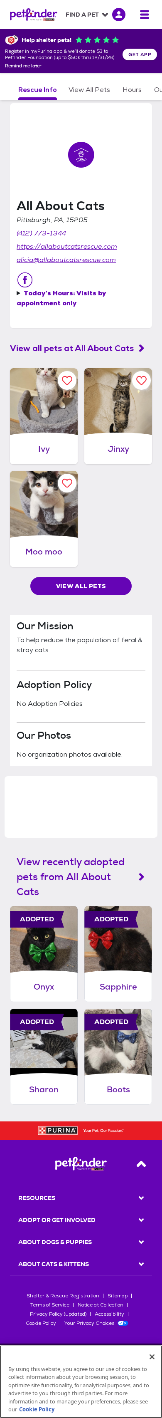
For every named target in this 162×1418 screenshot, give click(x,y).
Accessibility (109, 1314)
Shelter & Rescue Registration (63, 1295)
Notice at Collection (100, 1305)
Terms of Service (49, 1305)
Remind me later (23, 66)
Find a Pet (82, 14)
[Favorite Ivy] (67, 380)
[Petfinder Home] (33, 14)
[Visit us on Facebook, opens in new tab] (25, 280)
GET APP (139, 54)
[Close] (152, 1357)
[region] (81, 1381)
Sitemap (118, 1295)
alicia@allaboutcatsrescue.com (66, 259)
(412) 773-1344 (41, 233)
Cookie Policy (41, 1323)
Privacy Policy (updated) (58, 1314)
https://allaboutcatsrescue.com (67, 246)
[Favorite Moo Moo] (67, 483)
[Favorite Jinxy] (141, 380)
